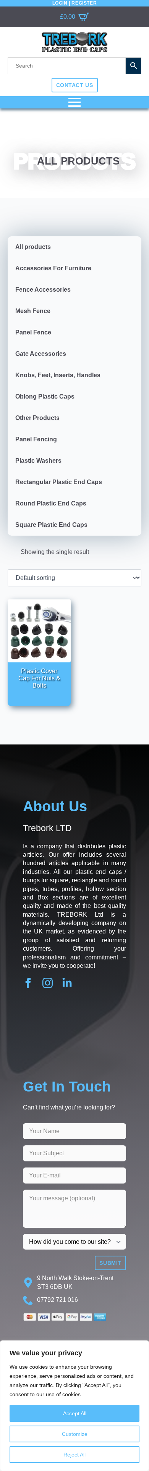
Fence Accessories (43, 289)
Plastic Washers (38, 460)
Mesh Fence (32, 311)
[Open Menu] (74, 102)
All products (33, 247)
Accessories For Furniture (53, 268)
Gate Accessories (40, 353)
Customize (74, 1434)
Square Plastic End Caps (51, 525)
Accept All (74, 1413)
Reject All (74, 1455)
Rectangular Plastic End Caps (58, 482)
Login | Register (74, 3)
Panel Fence (33, 332)
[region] (74, 1405)
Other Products (37, 418)
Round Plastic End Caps (50, 503)
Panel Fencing (36, 439)
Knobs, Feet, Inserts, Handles (57, 375)
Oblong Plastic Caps (44, 396)
